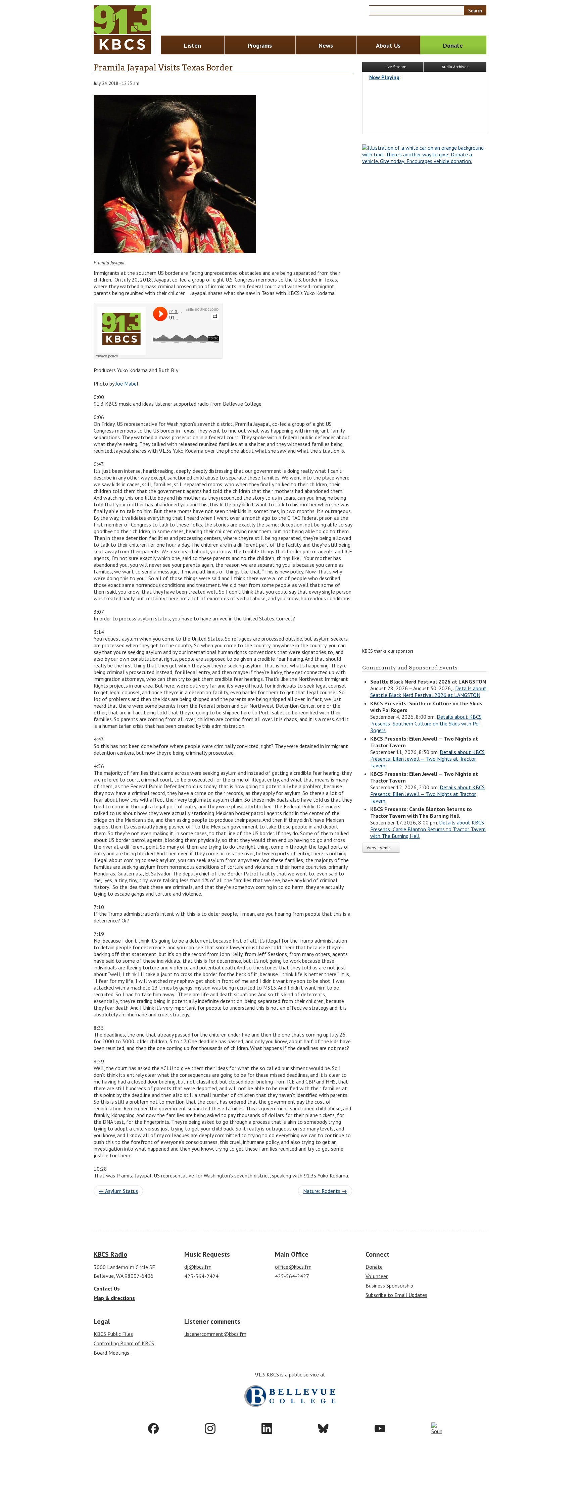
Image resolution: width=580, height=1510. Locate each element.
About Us (388, 45)
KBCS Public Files (113, 1333)
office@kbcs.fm (293, 1266)
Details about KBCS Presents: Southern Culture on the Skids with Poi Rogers (426, 723)
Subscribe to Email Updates (396, 1295)
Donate (453, 45)
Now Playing (384, 77)
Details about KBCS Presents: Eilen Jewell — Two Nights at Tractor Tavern (427, 759)
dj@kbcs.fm (197, 1266)
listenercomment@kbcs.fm (215, 1333)
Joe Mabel (126, 383)
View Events (379, 848)
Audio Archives (455, 66)
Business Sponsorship (389, 1285)
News (326, 45)
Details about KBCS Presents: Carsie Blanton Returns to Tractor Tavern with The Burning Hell (428, 829)
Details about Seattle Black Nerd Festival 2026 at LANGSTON (428, 691)
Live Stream (395, 66)
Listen (192, 45)
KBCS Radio (110, 1254)
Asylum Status (118, 1191)
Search (475, 10)
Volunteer (377, 1276)
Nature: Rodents (325, 1191)
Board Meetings (111, 1352)
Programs (260, 45)
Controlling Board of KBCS (124, 1343)
